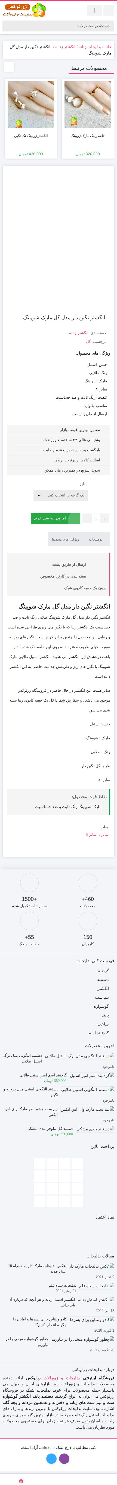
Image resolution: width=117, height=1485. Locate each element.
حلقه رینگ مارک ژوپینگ (88, 136)
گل (88, 342)
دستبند (103, 979)
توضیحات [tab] (96, 539)
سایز (83, 484)
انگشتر (103, 988)
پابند (105, 1015)
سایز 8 (103, 834)
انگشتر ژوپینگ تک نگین (31, 136)
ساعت (103, 1024)
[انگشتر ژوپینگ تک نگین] (31, 104)
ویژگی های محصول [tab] (65, 539)
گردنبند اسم (98, 1033)
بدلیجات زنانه (90, 47)
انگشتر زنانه (65, 47)
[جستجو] (7, 26)
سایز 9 (91, 834)
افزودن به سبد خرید (50, 518)
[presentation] (9, 67)
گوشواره (101, 1006)
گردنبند (103, 971)
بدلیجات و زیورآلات (62, 1378)
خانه (108, 47)
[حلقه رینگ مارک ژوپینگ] (87, 104)
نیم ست (102, 997)
